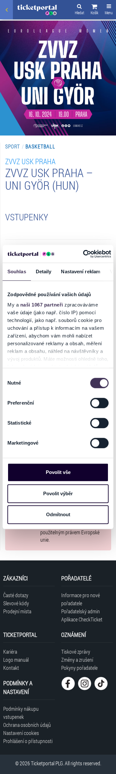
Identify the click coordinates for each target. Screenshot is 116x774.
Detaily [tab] (44, 271)
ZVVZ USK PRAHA (30, 161)
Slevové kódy (16, 603)
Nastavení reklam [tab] (80, 271)
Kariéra (10, 651)
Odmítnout (58, 514)
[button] (94, 10)
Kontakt (11, 667)
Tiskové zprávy (75, 651)
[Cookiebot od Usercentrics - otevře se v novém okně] (84, 254)
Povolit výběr (58, 493)
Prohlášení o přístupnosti (28, 741)
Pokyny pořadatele (79, 667)
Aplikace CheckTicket (81, 619)
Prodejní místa (17, 611)
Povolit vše (58, 472)
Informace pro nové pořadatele (80, 599)
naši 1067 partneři (41, 304)
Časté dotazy (15, 595)
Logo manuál (16, 659)
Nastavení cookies (21, 732)
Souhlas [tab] (16, 271)
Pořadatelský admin (80, 611)
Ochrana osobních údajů (27, 724)
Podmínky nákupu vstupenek (21, 712)
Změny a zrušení (77, 659)
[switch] (99, 403)
